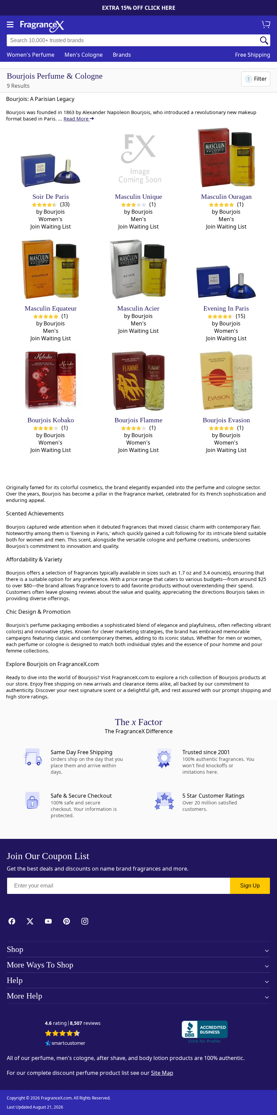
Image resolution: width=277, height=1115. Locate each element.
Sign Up (250, 885)
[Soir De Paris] (50, 157)
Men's (84, 54)
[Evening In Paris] (226, 269)
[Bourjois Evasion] (226, 381)
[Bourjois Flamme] (138, 381)
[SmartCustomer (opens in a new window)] (65, 1044)
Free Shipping (252, 54)
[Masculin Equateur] (50, 269)
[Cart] (267, 25)
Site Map (162, 1073)
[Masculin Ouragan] (226, 157)
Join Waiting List (50, 226)
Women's (30, 54)
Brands (122, 54)
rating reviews (73, 1023)
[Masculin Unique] (138, 157)
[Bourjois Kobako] (50, 381)
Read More (77, 118)
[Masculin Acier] (138, 269)
